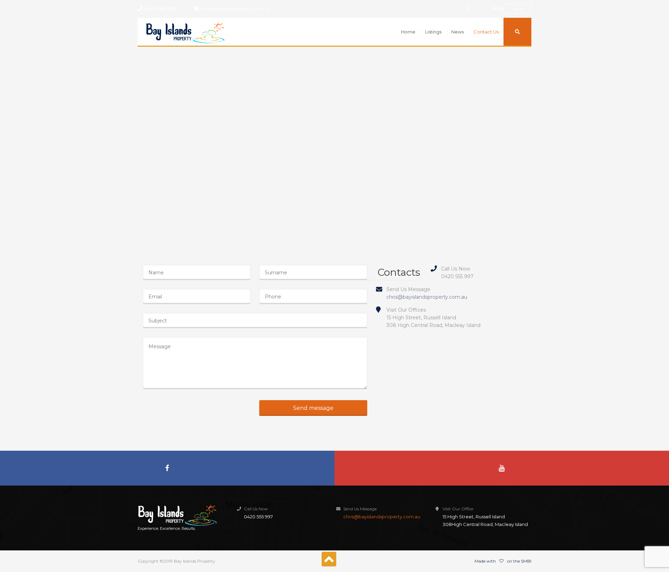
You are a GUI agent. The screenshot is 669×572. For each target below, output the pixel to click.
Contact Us (486, 32)
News (457, 32)
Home (408, 32)
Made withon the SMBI (503, 561)
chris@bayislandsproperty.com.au (235, 9)
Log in (517, 8)
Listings (433, 32)
